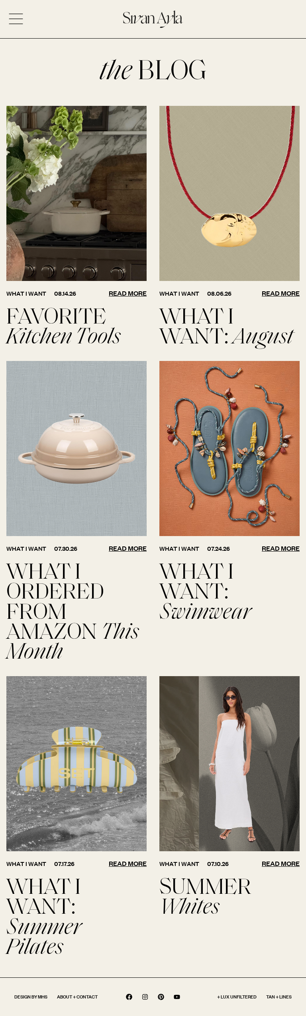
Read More (128, 293)
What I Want (26, 293)
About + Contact (77, 997)
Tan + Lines (279, 997)
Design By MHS (30, 997)
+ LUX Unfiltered (237, 997)
